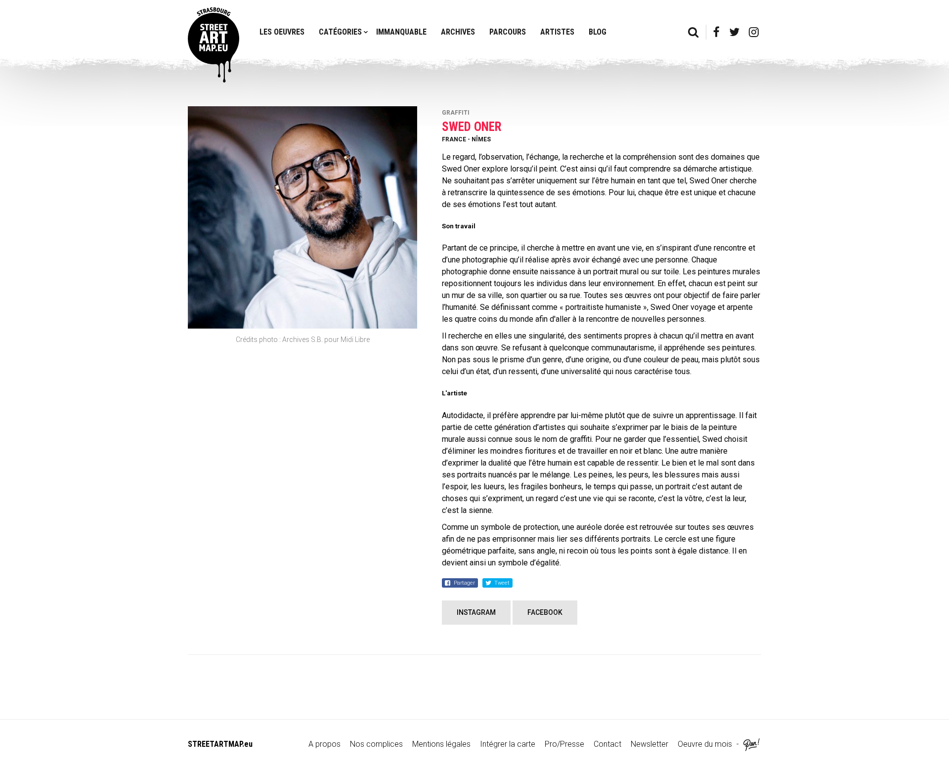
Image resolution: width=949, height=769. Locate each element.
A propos (324, 744)
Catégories (340, 32)
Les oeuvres (281, 32)
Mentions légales (441, 744)
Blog (597, 32)
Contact (607, 744)
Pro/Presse (564, 744)
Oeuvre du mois (705, 744)
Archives (458, 32)
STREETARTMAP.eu (220, 744)
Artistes (557, 32)
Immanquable (401, 32)
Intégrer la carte (507, 744)
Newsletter (649, 744)
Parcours (507, 32)
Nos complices (376, 744)
